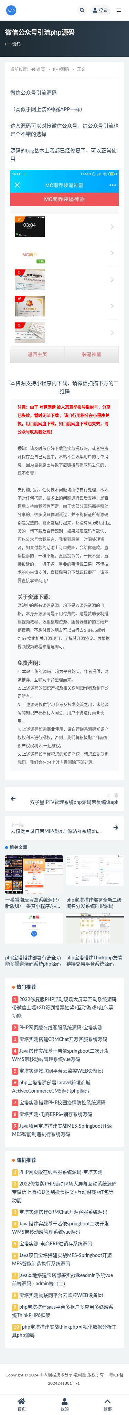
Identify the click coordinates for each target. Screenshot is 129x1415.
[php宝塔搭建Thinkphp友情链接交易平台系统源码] (95, 928)
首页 (41, 69)
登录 (103, 10)
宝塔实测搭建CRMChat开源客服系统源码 (63, 1039)
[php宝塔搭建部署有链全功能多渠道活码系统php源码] (34, 928)
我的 (65, 1409)
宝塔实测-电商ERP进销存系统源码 (55, 1114)
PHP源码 (13, 44)
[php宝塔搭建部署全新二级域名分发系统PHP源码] (95, 870)
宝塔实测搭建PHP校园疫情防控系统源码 (62, 1102)
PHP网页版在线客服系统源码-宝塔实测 (61, 1027)
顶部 (108, 1409)
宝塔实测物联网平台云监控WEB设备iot (61, 1071)
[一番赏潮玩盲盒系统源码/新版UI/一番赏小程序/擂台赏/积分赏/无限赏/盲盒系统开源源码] (34, 874)
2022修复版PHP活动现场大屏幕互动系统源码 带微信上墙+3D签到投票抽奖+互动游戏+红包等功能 (64, 1008)
